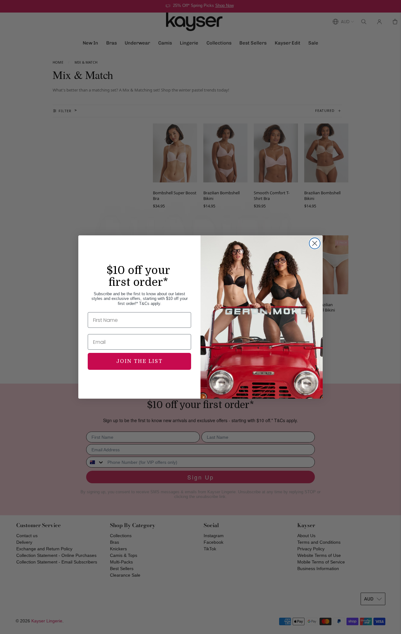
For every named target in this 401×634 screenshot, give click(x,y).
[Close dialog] (314, 243)
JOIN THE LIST (139, 361)
